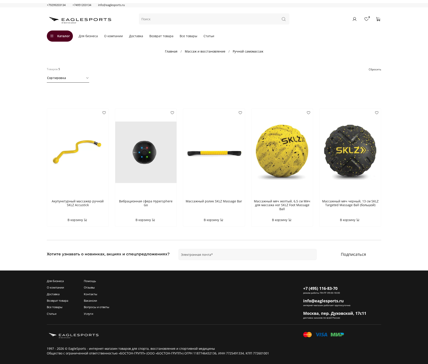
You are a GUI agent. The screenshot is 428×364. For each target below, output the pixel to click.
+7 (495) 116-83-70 (320, 288)
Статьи (209, 36)
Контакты (90, 294)
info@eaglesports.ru (111, 5)
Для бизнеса (88, 36)
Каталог (63, 36)
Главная (171, 51)
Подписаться (353, 254)
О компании (113, 36)
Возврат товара (161, 36)
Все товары (188, 36)
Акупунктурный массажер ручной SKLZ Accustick (78, 203)
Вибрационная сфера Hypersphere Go (146, 203)
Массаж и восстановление (205, 51)
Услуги (88, 314)
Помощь (90, 281)
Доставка (136, 36)
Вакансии (90, 301)
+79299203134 (56, 5)
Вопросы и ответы (96, 307)
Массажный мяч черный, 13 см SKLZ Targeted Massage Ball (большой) (350, 203)
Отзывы (89, 287)
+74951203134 (81, 5)
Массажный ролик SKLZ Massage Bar (214, 201)
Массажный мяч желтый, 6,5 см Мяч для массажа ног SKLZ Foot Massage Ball (282, 205)
